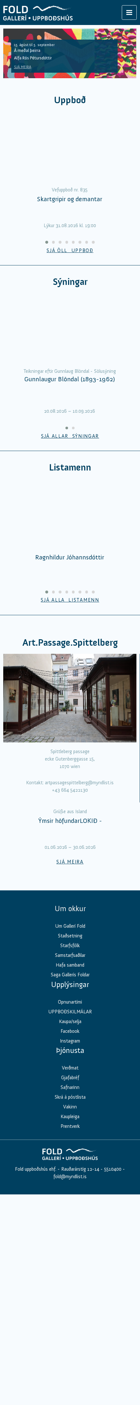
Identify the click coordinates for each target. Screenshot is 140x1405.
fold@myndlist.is (70, 1176)
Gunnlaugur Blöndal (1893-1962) (69, 379)
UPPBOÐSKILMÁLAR (70, 1012)
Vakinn (70, 1107)
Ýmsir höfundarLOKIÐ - (70, 821)
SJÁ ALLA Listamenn (70, 600)
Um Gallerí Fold (70, 926)
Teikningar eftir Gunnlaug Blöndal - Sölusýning (69, 371)
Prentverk (70, 1126)
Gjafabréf (70, 1078)
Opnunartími (70, 1002)
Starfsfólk (70, 945)
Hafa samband (70, 965)
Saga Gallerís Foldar (70, 975)
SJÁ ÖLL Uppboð (70, 250)
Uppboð (70, 100)
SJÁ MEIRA (22, 67)
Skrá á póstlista (70, 1097)
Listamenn (70, 467)
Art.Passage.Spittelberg (70, 642)
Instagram (70, 1041)
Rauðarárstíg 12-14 (79, 1169)
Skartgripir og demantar (69, 199)
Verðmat (70, 1068)
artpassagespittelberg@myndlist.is (79, 783)
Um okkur (70, 908)
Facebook (70, 1031)
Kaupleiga (70, 1116)
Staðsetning (70, 936)
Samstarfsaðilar (70, 955)
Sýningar (70, 281)
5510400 (112, 1169)
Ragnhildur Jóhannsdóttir (69, 557)
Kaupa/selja (70, 1021)
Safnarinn (70, 1087)
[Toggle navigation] (129, 12)
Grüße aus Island (70, 811)
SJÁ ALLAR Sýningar (70, 436)
